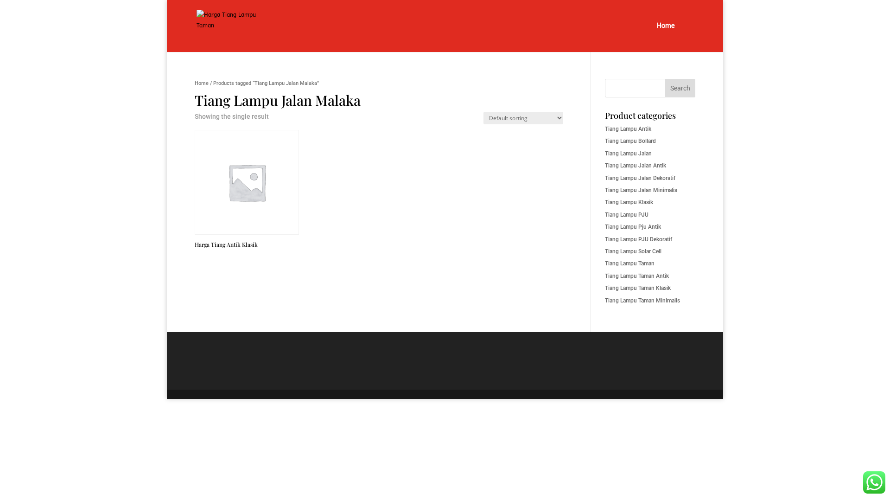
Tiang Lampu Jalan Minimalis (641, 190)
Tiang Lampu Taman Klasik (638, 288)
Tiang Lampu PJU (626, 215)
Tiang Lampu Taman (630, 263)
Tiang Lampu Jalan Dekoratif (640, 178)
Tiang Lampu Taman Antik (637, 276)
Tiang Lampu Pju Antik (633, 227)
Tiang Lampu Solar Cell (633, 251)
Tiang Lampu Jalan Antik (635, 165)
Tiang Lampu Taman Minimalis (642, 300)
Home (666, 26)
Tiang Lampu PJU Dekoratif (638, 239)
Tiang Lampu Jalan (628, 153)
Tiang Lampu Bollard (630, 141)
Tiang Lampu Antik (628, 129)
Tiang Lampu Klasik (629, 202)
